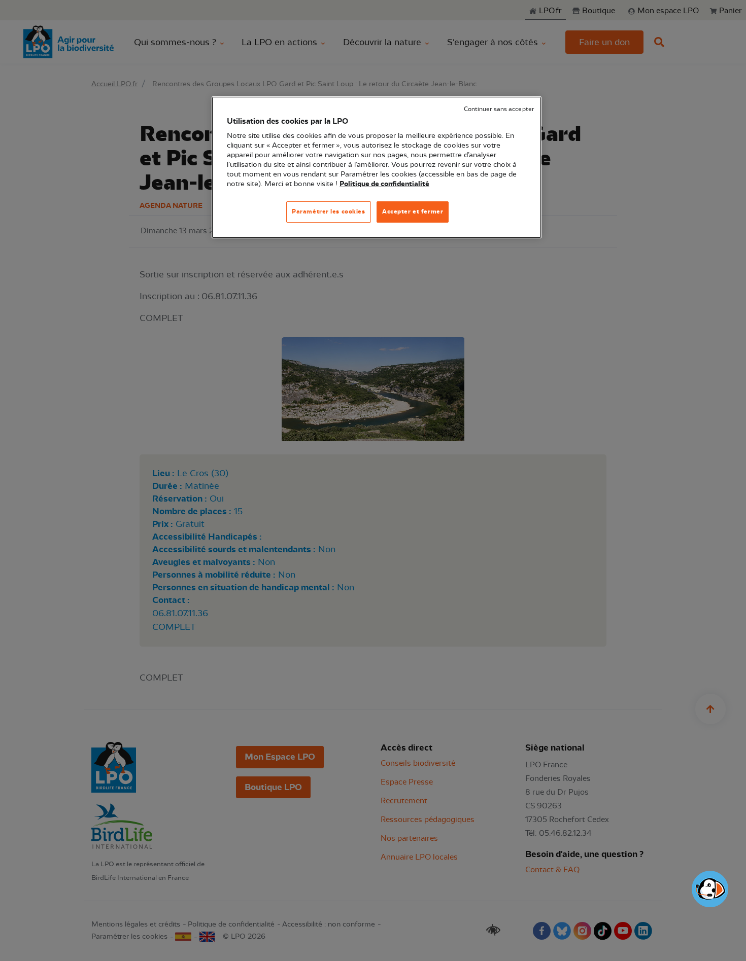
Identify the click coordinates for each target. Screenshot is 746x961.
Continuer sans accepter (499, 109)
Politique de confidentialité (384, 184)
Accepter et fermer (412, 211)
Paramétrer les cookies (328, 211)
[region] (376, 167)
